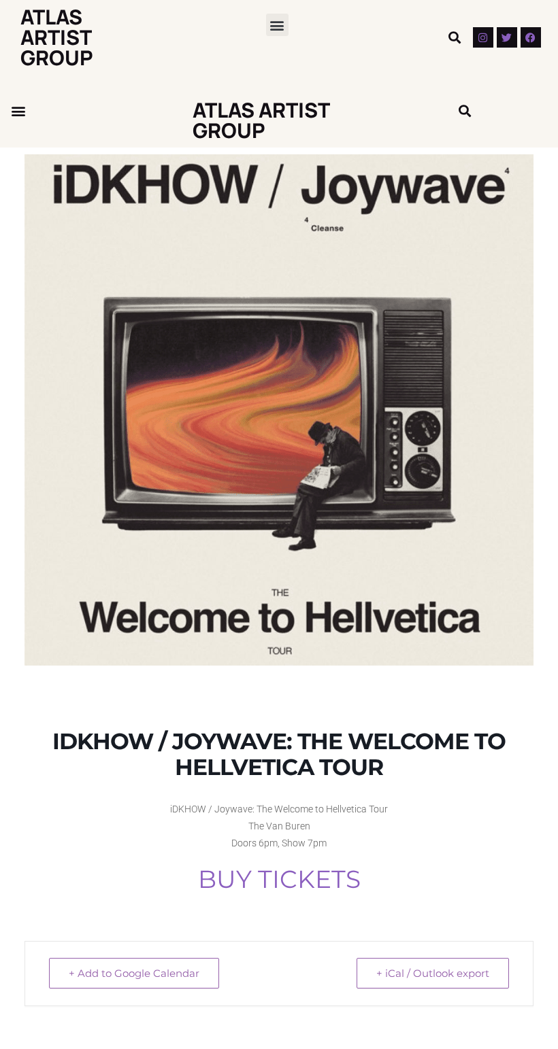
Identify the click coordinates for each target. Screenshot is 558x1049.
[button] (277, 25)
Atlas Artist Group (56, 37)
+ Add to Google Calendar (134, 973)
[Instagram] (483, 37)
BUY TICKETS (279, 879)
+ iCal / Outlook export (432, 973)
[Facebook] (531, 37)
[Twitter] (507, 37)
